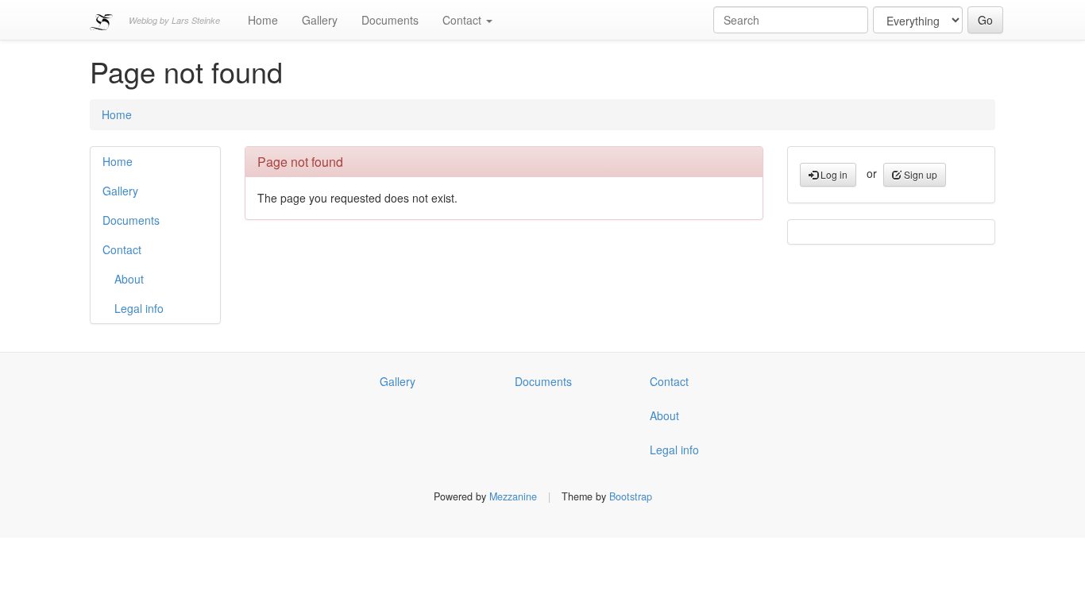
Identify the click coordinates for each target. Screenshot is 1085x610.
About (129, 279)
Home (263, 20)
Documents (390, 20)
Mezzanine (513, 496)
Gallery (320, 20)
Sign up (919, 174)
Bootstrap (630, 496)
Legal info (139, 308)
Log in (833, 174)
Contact (463, 20)
